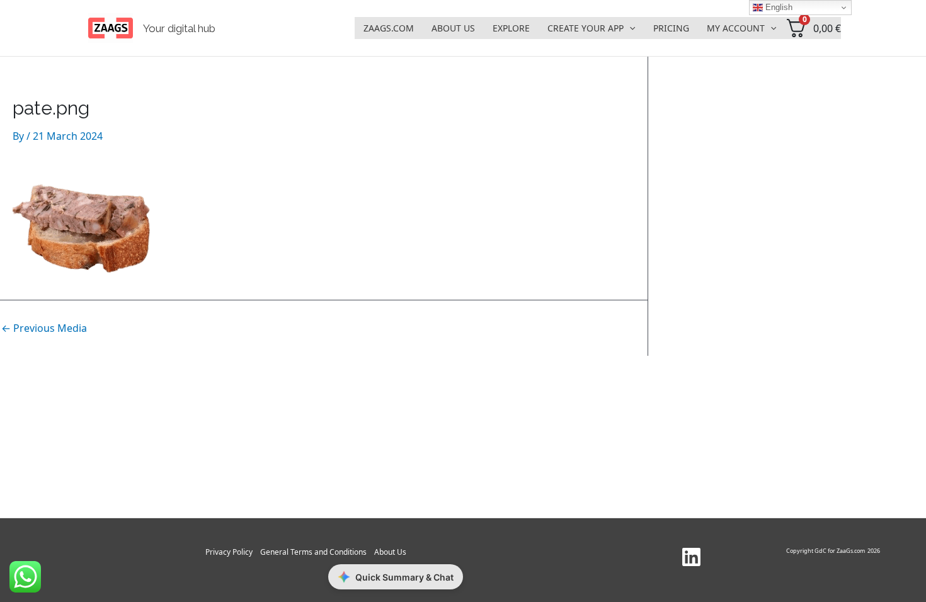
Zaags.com (388, 28)
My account (736, 28)
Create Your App (585, 28)
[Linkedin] (691, 557)
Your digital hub (179, 28)
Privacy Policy (229, 552)
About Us (453, 28)
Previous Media (44, 328)
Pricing (671, 28)
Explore (511, 28)
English (777, 7)
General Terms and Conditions (313, 552)
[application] (629, 28)
